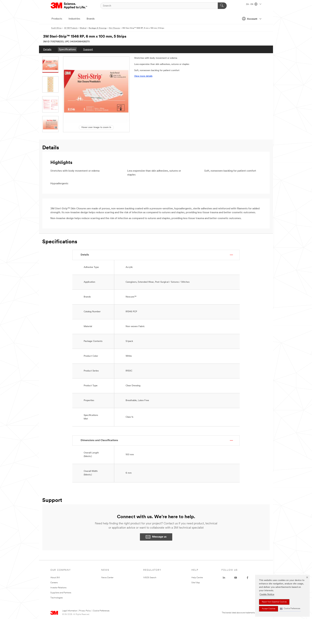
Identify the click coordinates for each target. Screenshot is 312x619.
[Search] (222, 5)
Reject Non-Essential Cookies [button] (274, 602)
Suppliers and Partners (60, 593)
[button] (290, 608)
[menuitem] (47, 49)
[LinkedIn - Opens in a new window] (223, 577)
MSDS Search (149, 578)
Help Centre (197, 578)
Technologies (56, 598)
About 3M (55, 578)
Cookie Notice (267, 594)
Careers (54, 583)
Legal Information (69, 611)
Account (252, 19)
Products (57, 19)
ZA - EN (250, 4)
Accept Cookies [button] (268, 609)
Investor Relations (58, 588)
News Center (107, 578)
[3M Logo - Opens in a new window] (69, 5)
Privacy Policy (85, 611)
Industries (74, 19)
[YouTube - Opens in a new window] (235, 577)
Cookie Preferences (101, 611)
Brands (91, 19)
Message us (159, 537)
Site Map (195, 583)
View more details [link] (143, 76)
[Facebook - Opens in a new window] (247, 577)
